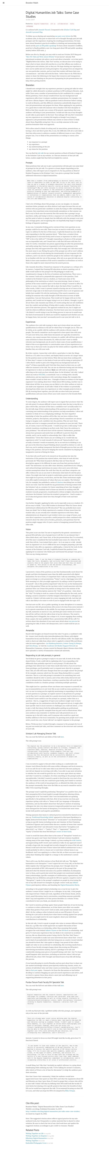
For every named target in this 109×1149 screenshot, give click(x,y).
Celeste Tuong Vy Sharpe (72, 643)
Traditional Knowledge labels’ (43, 817)
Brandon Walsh (32, 3)
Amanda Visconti (44, 30)
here (62, 737)
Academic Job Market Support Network (61, 646)
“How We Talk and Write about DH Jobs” (40, 57)
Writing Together (35, 1141)
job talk (41, 153)
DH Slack (65, 930)
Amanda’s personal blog (34, 32)
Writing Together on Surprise (40, 1136)
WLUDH (42, 375)
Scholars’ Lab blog (70, 30)
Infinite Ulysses (51, 930)
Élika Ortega (69, 1091)
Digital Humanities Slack (70, 885)
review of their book (64, 831)
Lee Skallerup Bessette (54, 643)
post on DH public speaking (46, 46)
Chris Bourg (33, 646)
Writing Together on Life (38, 1133)
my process (73, 621)
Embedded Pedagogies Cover (39, 1143)
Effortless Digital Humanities (39, 1138)
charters (60, 482)
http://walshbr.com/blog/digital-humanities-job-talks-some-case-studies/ (53, 1111)
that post (34, 970)
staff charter (76, 840)
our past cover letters (63, 36)
